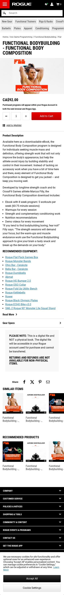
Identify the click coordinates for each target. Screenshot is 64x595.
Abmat (9, 276)
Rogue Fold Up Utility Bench (21, 288)
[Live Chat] (47, 4)
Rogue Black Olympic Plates (21, 300)
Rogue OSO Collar (15, 284)
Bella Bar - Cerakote (16, 269)
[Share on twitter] (32, 382)
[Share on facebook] (24, 382)
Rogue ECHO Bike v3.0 (18, 304)
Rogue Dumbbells (15, 273)
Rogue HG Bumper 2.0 (18, 280)
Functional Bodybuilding (45, 37)
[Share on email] (48, 382)
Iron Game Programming (21, 37)
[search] (32, 13)
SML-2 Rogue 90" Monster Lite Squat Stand (30, 308)
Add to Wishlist (13, 125)
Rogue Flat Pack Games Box (21, 257)
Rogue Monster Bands (18, 261)
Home (5, 37)
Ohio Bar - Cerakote (16, 265)
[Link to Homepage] (22, 4)
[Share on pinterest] (40, 382)
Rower (8, 296)
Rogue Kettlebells (15, 292)
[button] (4, 13)
